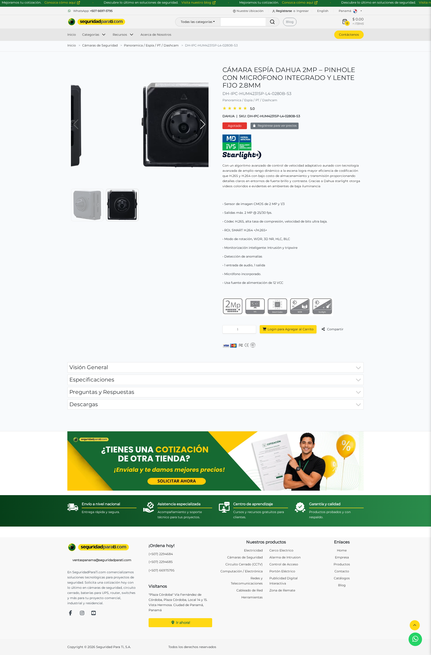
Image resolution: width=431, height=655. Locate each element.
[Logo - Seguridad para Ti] (96, 22)
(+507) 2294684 (161, 554)
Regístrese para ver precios (277, 125)
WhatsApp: (92, 11)
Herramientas (252, 597)
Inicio (71, 35)
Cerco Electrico (281, 550)
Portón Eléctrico (282, 571)
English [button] (322, 11)
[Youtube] (93, 613)
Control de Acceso (283, 564)
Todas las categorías (196, 22)
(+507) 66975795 (161, 570)
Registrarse (284, 11)
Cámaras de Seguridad (100, 45)
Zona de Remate (282, 590)
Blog (290, 22)
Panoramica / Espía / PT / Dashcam (151, 45)
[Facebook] (70, 613)
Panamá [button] (345, 11)
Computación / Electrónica (241, 571)
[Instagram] (82, 613)
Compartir (334, 329)
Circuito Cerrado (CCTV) (244, 564)
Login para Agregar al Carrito (290, 329)
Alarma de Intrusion (285, 557)
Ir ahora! (182, 622)
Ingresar (303, 11)
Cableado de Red (249, 590)
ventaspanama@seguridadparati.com (102, 560)
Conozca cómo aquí (298, 2)
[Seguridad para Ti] (101, 547)
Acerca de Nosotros (156, 35)
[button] (415, 625)
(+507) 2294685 (161, 562)
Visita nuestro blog (196, 2)
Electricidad (253, 550)
